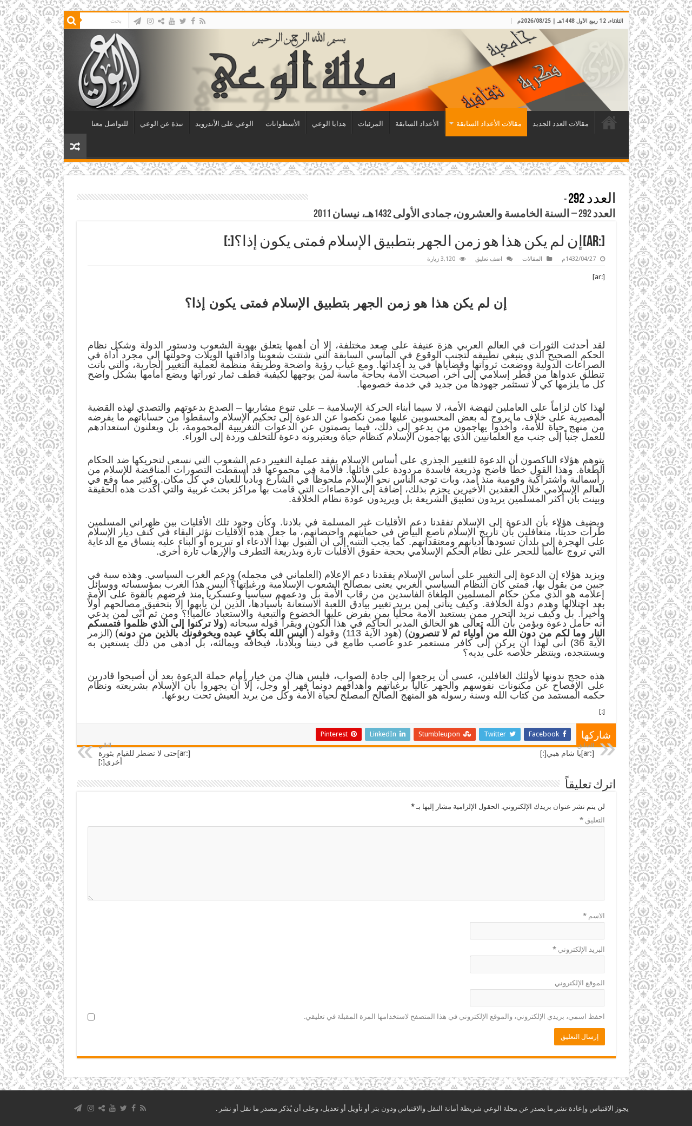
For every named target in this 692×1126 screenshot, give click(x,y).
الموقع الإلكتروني (580, 983)
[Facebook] (193, 21)
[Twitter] (183, 21)
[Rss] (202, 21)
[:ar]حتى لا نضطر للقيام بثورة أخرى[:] (144, 754)
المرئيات (370, 124)
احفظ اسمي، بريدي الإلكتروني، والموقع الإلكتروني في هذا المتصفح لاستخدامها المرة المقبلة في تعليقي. (454, 1016)
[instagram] (150, 21)
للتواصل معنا (109, 124)
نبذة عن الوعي (161, 124)
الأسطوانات (282, 124)
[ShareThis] (161, 21)
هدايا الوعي (329, 124)
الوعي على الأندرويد (224, 124)
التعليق (592, 820)
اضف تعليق (488, 258)
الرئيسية (609, 122)
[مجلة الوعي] (346, 70)
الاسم (594, 916)
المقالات (532, 258)
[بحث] (72, 20)
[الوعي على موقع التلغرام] (137, 21)
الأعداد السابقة (417, 124)
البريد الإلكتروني (579, 949)
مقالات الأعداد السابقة (489, 124)
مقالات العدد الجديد (561, 124)
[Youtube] (172, 21)
